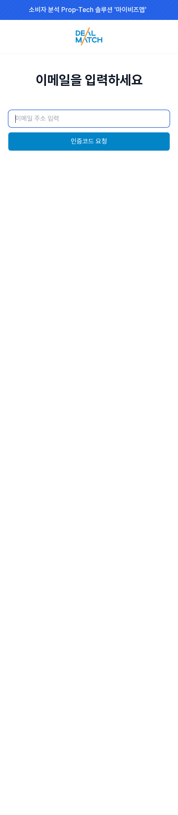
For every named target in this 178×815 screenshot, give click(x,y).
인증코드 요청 (89, 141)
